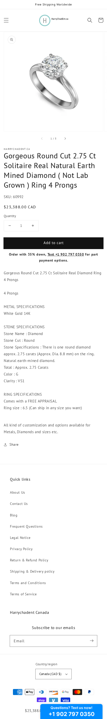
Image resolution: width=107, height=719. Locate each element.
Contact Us (19, 503)
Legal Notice (20, 537)
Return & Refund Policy (29, 560)
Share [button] (14, 444)
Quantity (10, 216)
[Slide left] (42, 138)
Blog (13, 515)
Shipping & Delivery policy (32, 571)
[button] (6, 20)
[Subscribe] (91, 640)
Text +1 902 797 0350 (66, 254)
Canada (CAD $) (50, 674)
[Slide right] (64, 138)
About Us (17, 492)
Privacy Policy (21, 549)
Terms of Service (23, 594)
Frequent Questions (26, 526)
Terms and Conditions (28, 583)
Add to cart (54, 242)
